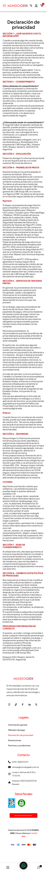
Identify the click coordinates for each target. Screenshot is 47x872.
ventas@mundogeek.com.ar (25, 767)
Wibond (30, 210)
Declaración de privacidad (20, 735)
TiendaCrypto (22, 212)
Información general (17, 725)
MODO (17, 215)
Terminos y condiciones (19, 745)
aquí (32, 274)
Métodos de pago (16, 730)
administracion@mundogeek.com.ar (21, 139)
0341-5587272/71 (20, 762)
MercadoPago (37, 212)
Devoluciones (14, 740)
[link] (16, 803)
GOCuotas (8, 212)
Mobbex (8, 215)
